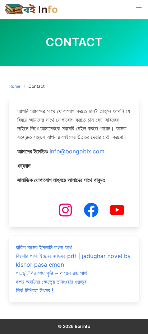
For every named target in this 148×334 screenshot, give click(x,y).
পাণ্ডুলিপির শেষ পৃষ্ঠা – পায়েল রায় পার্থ (51, 273)
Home (14, 86)
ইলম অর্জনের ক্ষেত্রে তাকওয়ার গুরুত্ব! (52, 281)
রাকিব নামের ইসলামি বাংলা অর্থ (44, 247)
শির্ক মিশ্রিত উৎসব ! (34, 290)
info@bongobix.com (77, 151)
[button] (138, 9)
